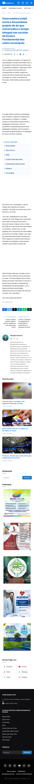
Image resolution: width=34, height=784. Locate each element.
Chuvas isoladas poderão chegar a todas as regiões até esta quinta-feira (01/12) (9, 323)
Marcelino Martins (16, 335)
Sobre (4, 8)
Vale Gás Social (6, 737)
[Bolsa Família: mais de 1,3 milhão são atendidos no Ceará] (17, 418)
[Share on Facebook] (14, 54)
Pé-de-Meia (5, 722)
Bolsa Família (6, 716)
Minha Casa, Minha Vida (9, 734)
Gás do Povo (6, 719)
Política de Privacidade (24, 774)
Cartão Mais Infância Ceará (10, 731)
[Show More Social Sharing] (26, 54)
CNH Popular (6, 740)
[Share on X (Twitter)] (17, 54)
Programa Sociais (15, 8)
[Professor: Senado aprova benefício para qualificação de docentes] (17, 445)
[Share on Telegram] (23, 54)
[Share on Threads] (20, 54)
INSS (3, 725)
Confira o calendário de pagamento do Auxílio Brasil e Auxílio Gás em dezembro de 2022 (24, 323)
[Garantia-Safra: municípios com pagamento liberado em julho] (17, 390)
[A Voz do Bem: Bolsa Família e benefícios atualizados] (8, 3)
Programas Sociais (8, 774)
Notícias (27, 8)
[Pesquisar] (31, 3)
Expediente (21, 771)
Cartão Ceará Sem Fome (9, 728)
